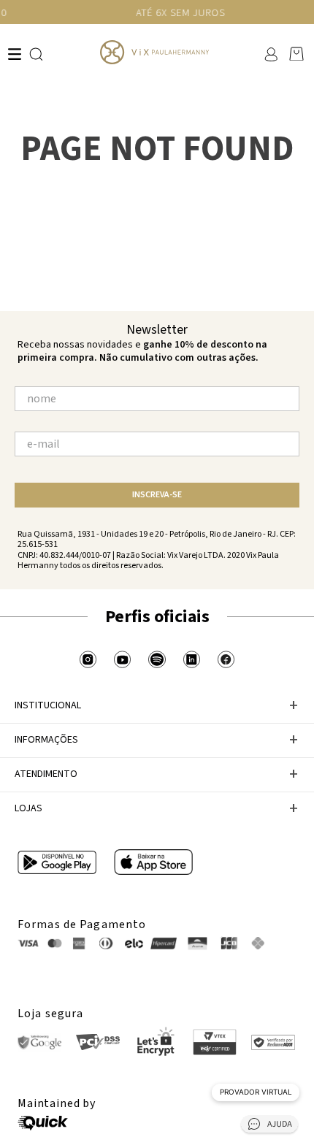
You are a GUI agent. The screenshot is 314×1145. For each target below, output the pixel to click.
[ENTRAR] (270, 54)
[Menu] (15, 54)
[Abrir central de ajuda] (269, 1126)
